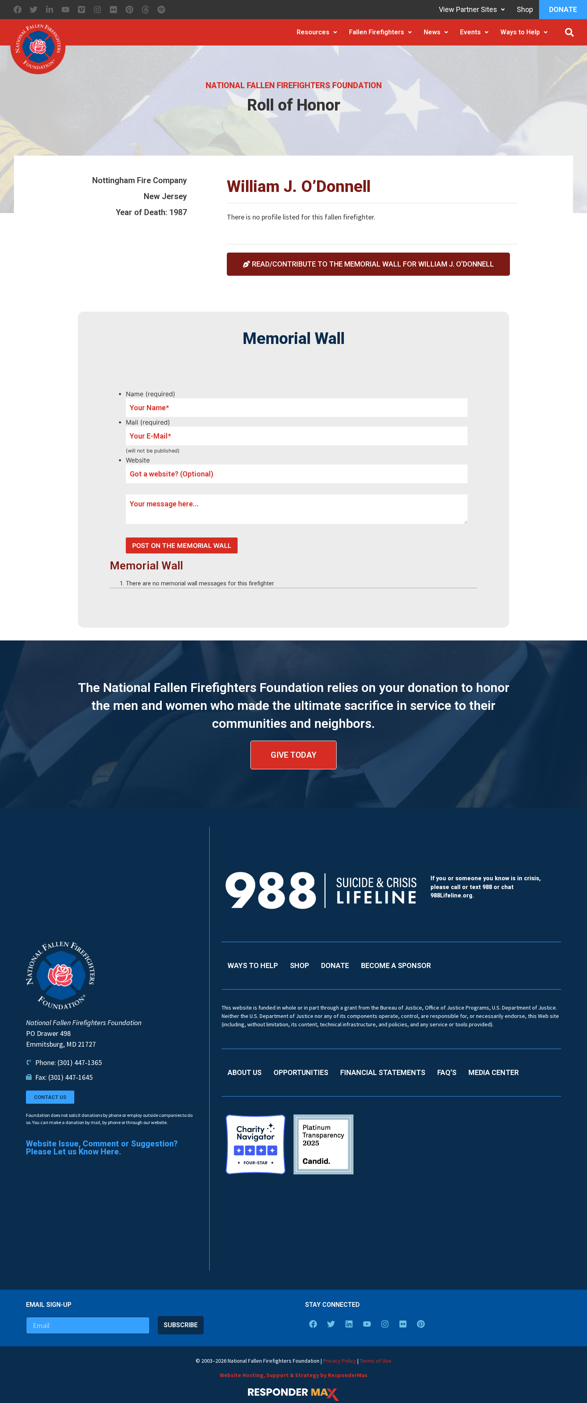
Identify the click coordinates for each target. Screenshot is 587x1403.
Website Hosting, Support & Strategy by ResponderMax (293, 1375)
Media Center (493, 1072)
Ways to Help (520, 32)
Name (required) (150, 394)
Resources (313, 32)
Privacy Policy (339, 1360)
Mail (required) (148, 422)
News (432, 32)
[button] (569, 32)
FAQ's (446, 1072)
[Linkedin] (349, 1324)
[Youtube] (65, 10)
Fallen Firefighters (376, 32)
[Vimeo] (81, 10)
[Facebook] (18, 10)
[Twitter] (34, 10)
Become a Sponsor (396, 965)
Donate (563, 9)
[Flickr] (113, 10)
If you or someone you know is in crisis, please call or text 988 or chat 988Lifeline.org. (485, 887)
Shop (525, 9)
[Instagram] (97, 10)
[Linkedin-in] (50, 10)
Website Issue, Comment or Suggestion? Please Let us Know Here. (102, 1147)
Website (138, 460)
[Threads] (145, 10)
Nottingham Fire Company (139, 180)
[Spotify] (161, 10)
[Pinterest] (129, 10)
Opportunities (301, 1072)
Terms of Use (375, 1360)
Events (470, 32)
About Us (245, 1072)
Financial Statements (382, 1072)
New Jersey (165, 196)
